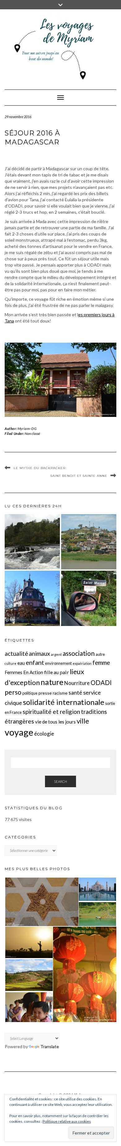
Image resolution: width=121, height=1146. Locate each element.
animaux (39, 653)
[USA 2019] (32, 598)
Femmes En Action (24, 672)
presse (45, 693)
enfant (35, 662)
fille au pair (56, 672)
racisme (60, 693)
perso (13, 692)
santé (75, 692)
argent (56, 654)
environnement (58, 663)
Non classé (32, 433)
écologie (44, 733)
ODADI (101, 682)
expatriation (82, 663)
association (79, 653)
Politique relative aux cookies (67, 1121)
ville (83, 721)
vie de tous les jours (55, 721)
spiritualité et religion (51, 711)
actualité (16, 653)
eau (21, 663)
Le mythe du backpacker (39, 468)
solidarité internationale (63, 701)
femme (101, 662)
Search (60, 781)
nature (52, 682)
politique (30, 693)
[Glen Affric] (32, 541)
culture (10, 663)
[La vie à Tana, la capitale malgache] (88, 541)
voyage (19, 732)
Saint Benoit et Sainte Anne (78, 476)
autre (100, 654)
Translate (49, 1046)
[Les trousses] (88, 598)
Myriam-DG (27, 429)
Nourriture (77, 683)
